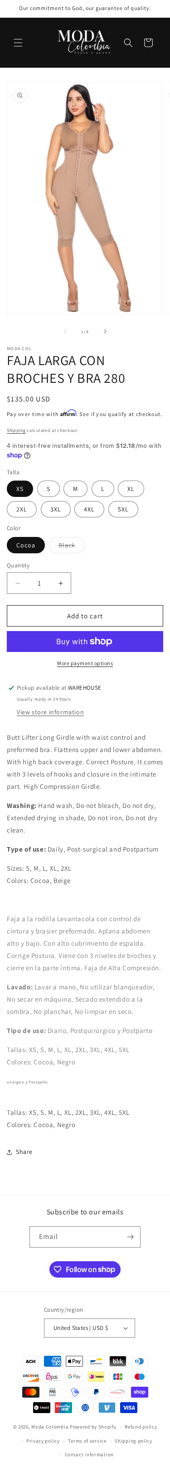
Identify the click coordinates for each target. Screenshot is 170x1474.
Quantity (18, 565)
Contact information (89, 1454)
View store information (50, 712)
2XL (21, 509)
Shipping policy (133, 1441)
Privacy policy (43, 1441)
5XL (123, 509)
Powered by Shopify (93, 1427)
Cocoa (25, 545)
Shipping (16, 430)
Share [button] (24, 1152)
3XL (55, 509)
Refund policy (141, 1427)
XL (131, 489)
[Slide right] (105, 331)
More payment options (85, 663)
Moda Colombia (49, 1427)
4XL (89, 509)
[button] (18, 43)
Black (71, 547)
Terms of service (87, 1441)
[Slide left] (65, 331)
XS (20, 489)
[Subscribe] (130, 1237)
